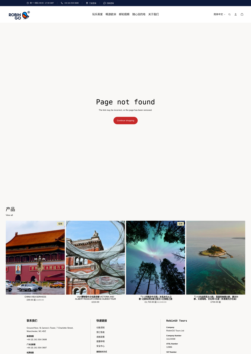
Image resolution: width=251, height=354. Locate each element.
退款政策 (100, 337)
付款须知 (100, 327)
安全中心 (100, 346)
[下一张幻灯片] (120, 257)
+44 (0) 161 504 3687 (37, 347)
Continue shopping (125, 120)
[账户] (235, 14)
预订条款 (100, 332)
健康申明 (100, 341)
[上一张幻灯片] (70, 257)
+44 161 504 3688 (71, 3)
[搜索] (229, 14)
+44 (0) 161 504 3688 (37, 339)
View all (9, 215)
